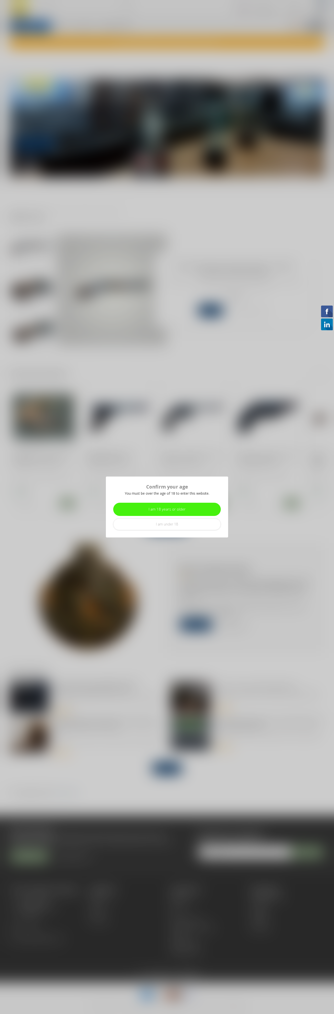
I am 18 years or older (167, 509)
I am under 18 (167, 524)
